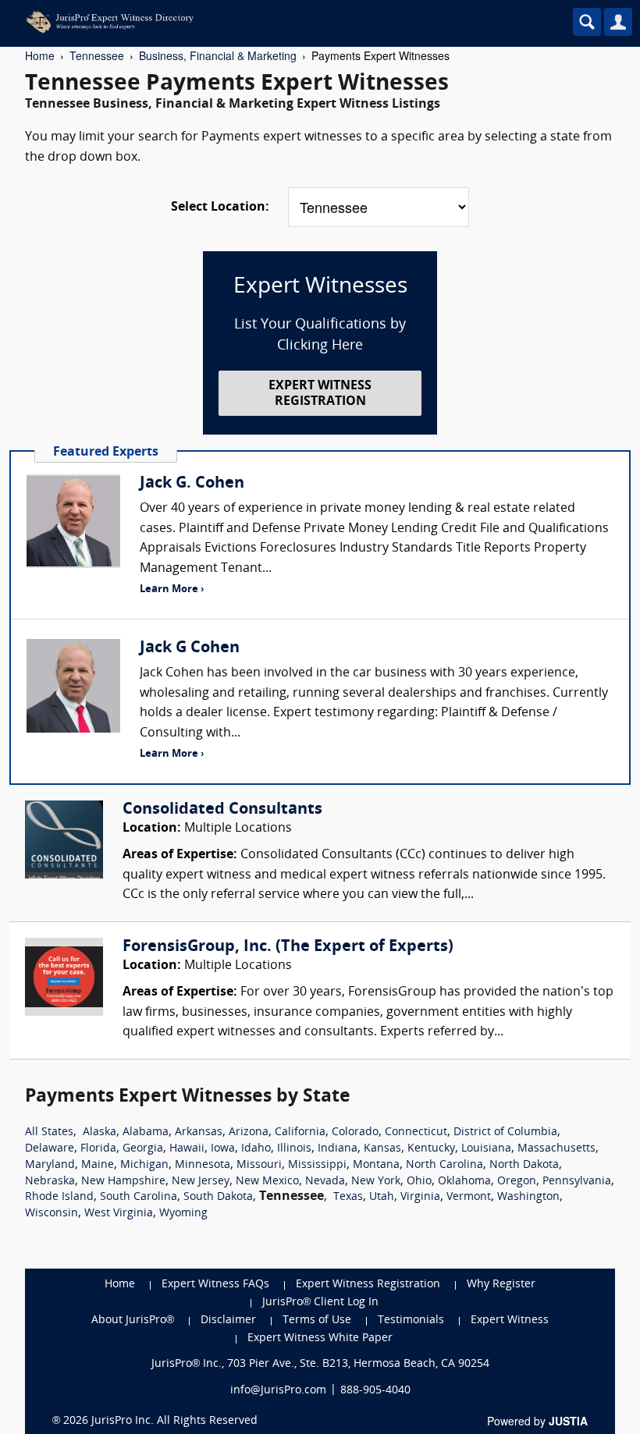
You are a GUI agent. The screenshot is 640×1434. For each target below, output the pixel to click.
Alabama (146, 1132)
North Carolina (444, 1165)
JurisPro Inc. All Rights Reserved (174, 1421)
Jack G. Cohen (192, 484)
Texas (348, 1197)
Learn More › (172, 589)
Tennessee (96, 55)
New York (375, 1181)
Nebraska (50, 1181)
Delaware (49, 1149)
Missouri (259, 1165)
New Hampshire (123, 1181)
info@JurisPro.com (278, 1391)
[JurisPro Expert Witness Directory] (253, 22)
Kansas (382, 1149)
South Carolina (138, 1197)
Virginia (420, 1197)
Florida (98, 1149)
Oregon (516, 1181)
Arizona (248, 1132)
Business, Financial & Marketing (218, 55)
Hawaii (186, 1149)
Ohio (419, 1181)
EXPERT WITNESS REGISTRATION (320, 393)
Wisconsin (51, 1213)
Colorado (355, 1132)
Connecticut (416, 1132)
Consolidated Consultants (222, 810)
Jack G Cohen (190, 648)
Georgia (143, 1149)
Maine (97, 1165)
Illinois (294, 1149)
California (300, 1132)
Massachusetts (556, 1149)
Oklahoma (464, 1181)
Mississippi (317, 1165)
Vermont (468, 1197)
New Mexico (267, 1181)
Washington (528, 1197)
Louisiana (486, 1149)
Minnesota (202, 1165)
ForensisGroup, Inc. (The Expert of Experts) (288, 947)
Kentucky (431, 1149)
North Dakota (524, 1165)
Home (40, 55)
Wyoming (183, 1213)
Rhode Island (59, 1197)
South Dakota (218, 1197)
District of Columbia (505, 1132)
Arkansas (198, 1132)
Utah (381, 1197)
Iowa (223, 1149)
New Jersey (200, 1181)
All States (49, 1132)
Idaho (256, 1149)
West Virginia (118, 1213)
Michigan (144, 1165)
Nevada (325, 1181)
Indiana (337, 1149)
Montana (376, 1165)
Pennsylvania (576, 1181)
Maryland (50, 1165)
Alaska (99, 1132)
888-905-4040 (375, 1391)
